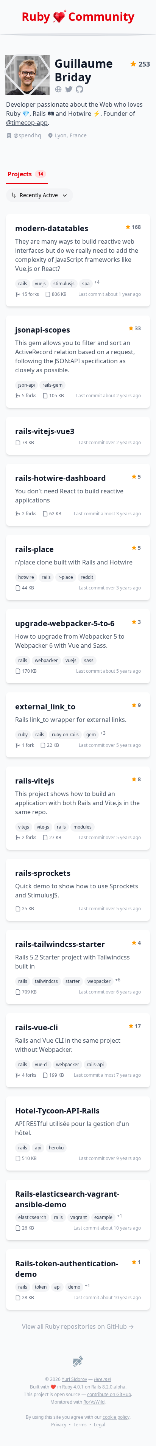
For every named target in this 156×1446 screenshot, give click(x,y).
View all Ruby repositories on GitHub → (78, 1326)
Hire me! (102, 1379)
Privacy (58, 1424)
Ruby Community (78, 16)
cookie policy (116, 1417)
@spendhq (27, 135)
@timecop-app (27, 122)
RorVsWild (94, 1402)
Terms (80, 1424)
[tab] (27, 174)
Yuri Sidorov (74, 1379)
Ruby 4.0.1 (73, 1387)
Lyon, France (71, 135)
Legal (99, 1424)
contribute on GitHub (109, 1394)
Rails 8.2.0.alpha (108, 1387)
